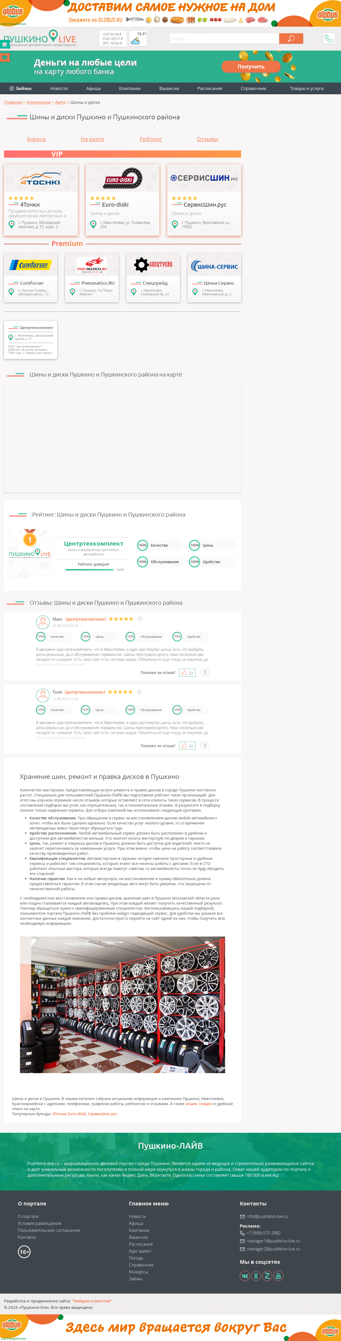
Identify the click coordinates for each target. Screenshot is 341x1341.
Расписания (209, 88)
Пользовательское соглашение (49, 1230)
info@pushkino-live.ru (267, 1216)
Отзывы (207, 138)
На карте (92, 138)
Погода (136, 1258)
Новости (59, 88)
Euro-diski (77, 1113)
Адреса (36, 138)
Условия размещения (39, 1223)
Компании (130, 88)
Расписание (141, 1244)
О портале (28, 1216)
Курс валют (140, 1251)
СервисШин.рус (102, 1113)
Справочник (253, 88)
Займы (135, 1279)
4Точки (59, 1113)
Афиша (93, 88)
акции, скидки (198, 1103)
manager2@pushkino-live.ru (273, 1249)
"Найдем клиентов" (92, 1300)
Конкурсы (138, 1272)
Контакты (27, 1237)
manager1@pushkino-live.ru (273, 1241)
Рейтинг (151, 138)
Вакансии (169, 88)
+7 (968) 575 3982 (264, 1233)
